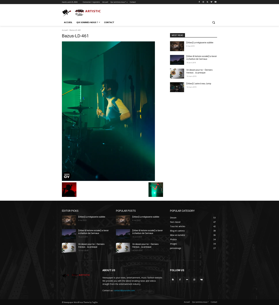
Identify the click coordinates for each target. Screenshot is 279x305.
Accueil (65, 30)
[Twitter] (207, 2)
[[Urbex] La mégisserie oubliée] (177, 46)
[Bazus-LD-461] (112, 111)
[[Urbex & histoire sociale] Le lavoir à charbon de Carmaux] (177, 60)
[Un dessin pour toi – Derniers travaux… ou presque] (177, 73)
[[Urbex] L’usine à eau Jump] (177, 87)
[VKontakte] (201, 279)
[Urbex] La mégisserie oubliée (199, 42)
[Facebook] (199, 2)
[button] (213, 22)
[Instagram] (203, 2)
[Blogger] (173, 279)
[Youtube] (215, 2)
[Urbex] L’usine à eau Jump (198, 83)
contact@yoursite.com (124, 290)
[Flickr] (187, 279)
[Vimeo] (211, 2)
